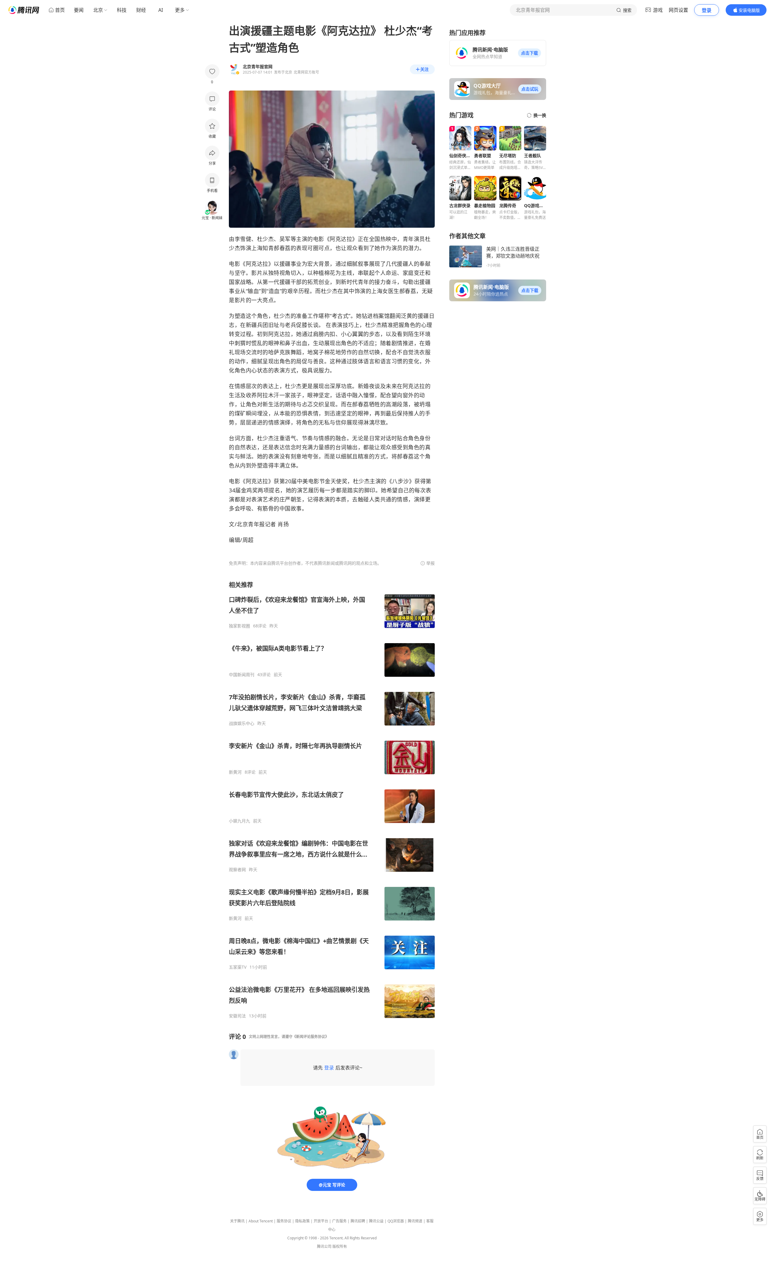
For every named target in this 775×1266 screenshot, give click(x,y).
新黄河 (235, 772)
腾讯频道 (415, 1221)
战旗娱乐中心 (241, 723)
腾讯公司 (324, 1246)
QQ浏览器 (396, 1221)
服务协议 (284, 1221)
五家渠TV (237, 967)
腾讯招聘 (358, 1221)
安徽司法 (237, 1016)
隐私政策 (302, 1221)
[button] (529, 53)
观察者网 (237, 870)
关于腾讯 (237, 1221)
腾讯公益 (376, 1221)
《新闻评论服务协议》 (310, 1036)
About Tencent (261, 1221)
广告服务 (339, 1221)
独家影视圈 (239, 626)
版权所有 (339, 1246)
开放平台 (321, 1221)
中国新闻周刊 (241, 675)
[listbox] (332, 799)
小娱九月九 (239, 821)
